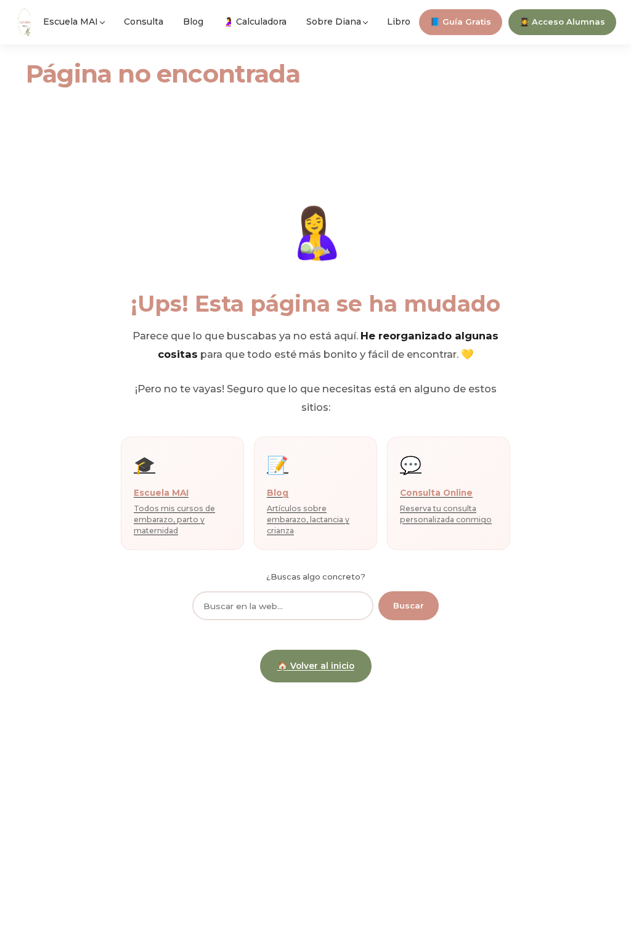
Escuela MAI (70, 21)
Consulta (143, 21)
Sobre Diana (333, 21)
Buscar (408, 605)
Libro (398, 21)
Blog (193, 21)
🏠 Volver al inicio (315, 666)
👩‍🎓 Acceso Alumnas (562, 21)
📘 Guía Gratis (460, 21)
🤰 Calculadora (255, 21)
